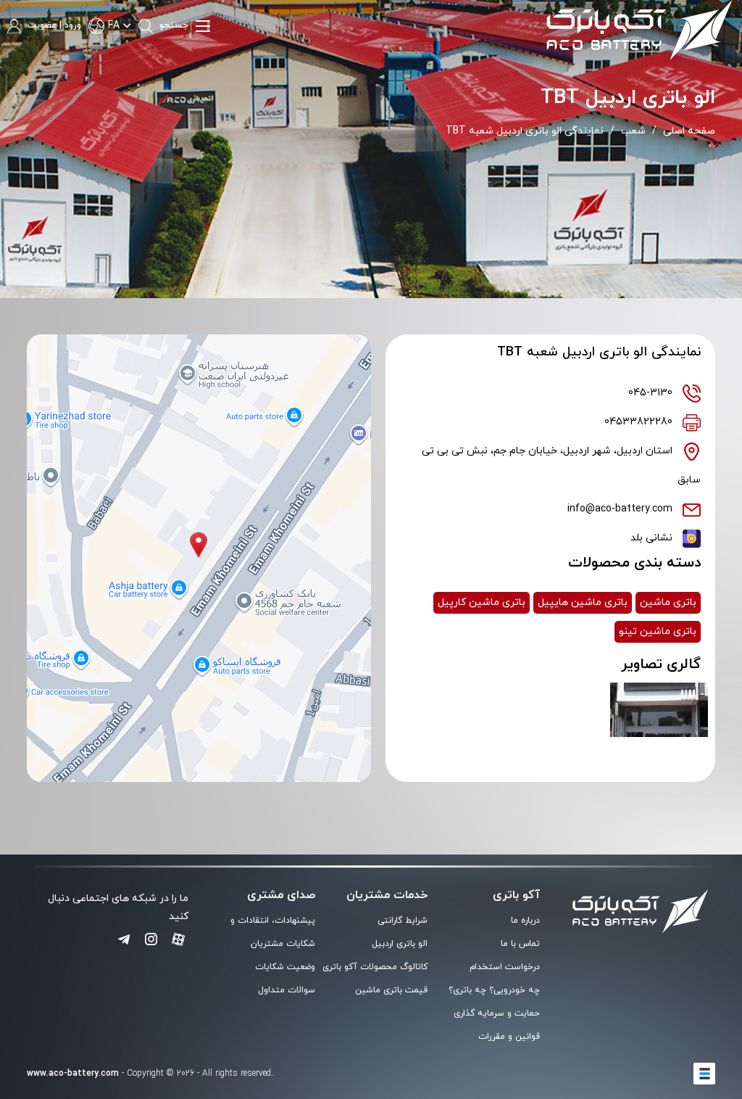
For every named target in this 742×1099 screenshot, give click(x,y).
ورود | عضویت (53, 25)
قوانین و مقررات (509, 1036)
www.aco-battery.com (73, 1073)
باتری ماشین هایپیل (583, 602)
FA (114, 26)
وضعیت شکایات (285, 967)
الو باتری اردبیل (400, 944)
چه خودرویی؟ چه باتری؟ (494, 990)
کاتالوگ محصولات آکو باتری (375, 967)
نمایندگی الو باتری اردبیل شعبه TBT (525, 131)
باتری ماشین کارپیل (481, 602)
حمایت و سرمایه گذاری (497, 1013)
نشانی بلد (651, 538)
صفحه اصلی (689, 131)
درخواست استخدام (505, 967)
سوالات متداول (286, 990)
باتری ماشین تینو (657, 631)
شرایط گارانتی (403, 920)
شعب (633, 131)
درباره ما (525, 920)
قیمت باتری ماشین (391, 990)
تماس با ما (520, 944)
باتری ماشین (668, 602)
